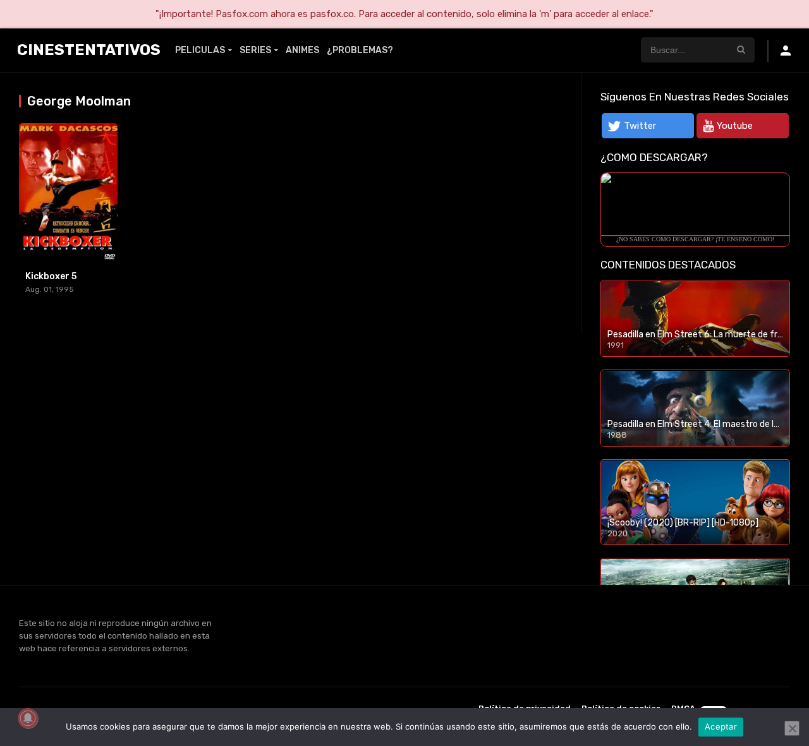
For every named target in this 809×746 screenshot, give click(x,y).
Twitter (640, 125)
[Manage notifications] (28, 718)
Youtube (735, 125)
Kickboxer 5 (50, 276)
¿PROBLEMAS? (360, 50)
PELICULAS (200, 50)
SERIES (255, 50)
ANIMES (302, 50)
